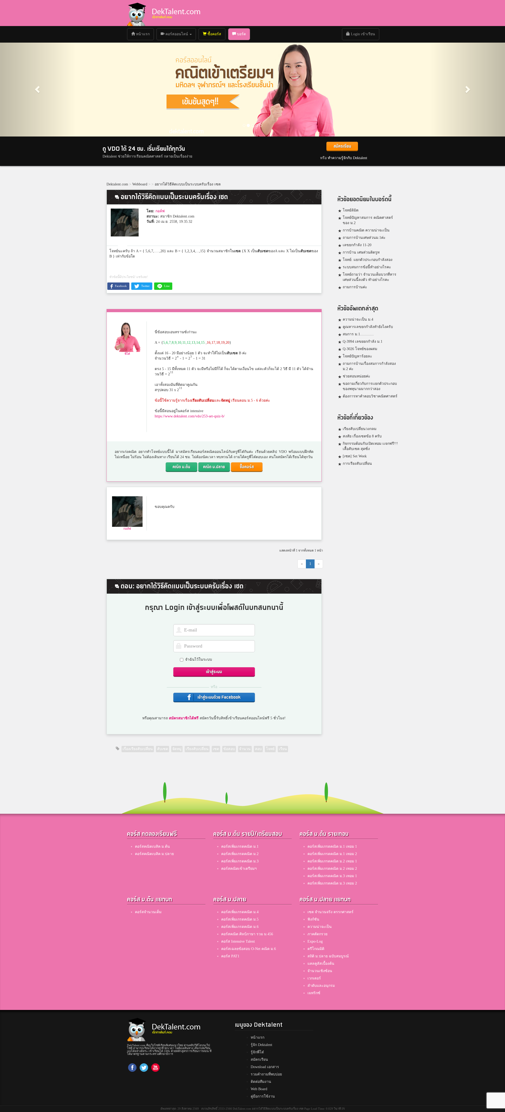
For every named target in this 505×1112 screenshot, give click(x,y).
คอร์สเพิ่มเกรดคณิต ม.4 (240, 912)
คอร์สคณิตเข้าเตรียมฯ (239, 869)
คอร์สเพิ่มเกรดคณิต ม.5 (240, 919)
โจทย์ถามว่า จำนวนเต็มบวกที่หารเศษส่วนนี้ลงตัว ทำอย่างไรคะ (369, 277)
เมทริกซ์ (313, 993)
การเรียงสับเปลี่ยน (357, 464)
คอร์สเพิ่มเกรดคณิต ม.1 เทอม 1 (332, 846)
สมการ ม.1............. (358, 334)
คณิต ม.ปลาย (214, 467)
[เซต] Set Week (355, 456)
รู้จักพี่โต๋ (257, 1052)
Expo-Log (315, 941)
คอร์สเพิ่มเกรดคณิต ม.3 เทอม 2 (332, 883)
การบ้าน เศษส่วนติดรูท (361, 252)
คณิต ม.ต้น (181, 467)
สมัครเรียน (342, 146)
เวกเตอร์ (314, 978)
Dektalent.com (117, 184)
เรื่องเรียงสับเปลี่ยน (138, 749)
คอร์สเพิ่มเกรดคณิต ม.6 (240, 927)
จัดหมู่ (225, 400)
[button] (38, 89)
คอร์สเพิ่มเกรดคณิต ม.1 (240, 846)
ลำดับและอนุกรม (321, 986)
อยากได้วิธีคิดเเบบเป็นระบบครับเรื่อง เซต (188, 184)
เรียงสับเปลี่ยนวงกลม (359, 429)
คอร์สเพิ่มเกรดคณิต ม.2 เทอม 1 (332, 861)
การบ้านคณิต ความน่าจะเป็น (366, 230)
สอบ (258, 749)
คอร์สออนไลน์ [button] (176, 34)
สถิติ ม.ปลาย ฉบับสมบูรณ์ (328, 956)
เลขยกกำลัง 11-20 (357, 245)
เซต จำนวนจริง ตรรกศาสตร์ (330, 912)
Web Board (259, 1089)
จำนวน (245, 749)
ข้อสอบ (229, 749)
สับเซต (262, 251)
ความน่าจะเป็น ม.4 (358, 319)
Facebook (120, 285)
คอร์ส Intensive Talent (238, 941)
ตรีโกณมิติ (315, 949)
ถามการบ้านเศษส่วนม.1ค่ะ (364, 238)
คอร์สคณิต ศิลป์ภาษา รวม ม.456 (247, 934)
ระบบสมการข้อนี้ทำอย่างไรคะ (367, 267)
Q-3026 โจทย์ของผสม (360, 349)
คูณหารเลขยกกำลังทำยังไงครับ (368, 327)
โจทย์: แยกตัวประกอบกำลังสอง (367, 260)
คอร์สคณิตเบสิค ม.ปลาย (154, 854)
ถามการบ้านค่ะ (355, 287)
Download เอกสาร (265, 1067)
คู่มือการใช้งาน (263, 1096)
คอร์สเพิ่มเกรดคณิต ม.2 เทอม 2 (332, 869)
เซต (237, 251)
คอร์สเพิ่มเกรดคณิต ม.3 (240, 861)
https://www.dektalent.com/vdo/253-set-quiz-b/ (190, 416)
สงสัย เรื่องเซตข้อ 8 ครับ (362, 436)
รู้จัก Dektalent (261, 1045)
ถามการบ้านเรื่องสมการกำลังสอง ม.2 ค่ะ (369, 366)
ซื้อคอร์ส (213, 34)
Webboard (139, 184)
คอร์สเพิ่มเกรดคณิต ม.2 (240, 854)
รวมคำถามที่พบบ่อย (266, 1074)
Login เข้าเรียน (362, 34)
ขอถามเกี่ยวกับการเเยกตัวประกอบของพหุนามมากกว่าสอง (370, 386)
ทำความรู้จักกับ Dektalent (347, 158)
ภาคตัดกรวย (317, 934)
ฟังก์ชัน (313, 919)
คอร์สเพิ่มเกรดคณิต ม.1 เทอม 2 (332, 854)
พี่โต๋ (127, 353)
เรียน (283, 749)
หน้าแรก (144, 34)
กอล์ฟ (160, 211)
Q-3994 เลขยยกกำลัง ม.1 (362, 341)
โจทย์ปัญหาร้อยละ (357, 356)
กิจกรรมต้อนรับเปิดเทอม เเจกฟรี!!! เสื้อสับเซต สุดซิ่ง (370, 446)
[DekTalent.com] (136, 13)
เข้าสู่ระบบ (214, 671)
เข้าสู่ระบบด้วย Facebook (218, 697)
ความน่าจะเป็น (319, 927)
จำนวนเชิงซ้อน (319, 971)
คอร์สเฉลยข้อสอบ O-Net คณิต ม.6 (248, 949)
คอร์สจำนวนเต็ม (148, 912)
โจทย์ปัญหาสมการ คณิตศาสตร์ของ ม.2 (368, 220)
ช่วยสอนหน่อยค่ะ (356, 376)
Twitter (145, 285)
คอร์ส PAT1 (230, 956)
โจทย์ (270, 749)
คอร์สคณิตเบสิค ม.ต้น (152, 846)
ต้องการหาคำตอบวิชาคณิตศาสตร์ (370, 396)
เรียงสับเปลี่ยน (202, 400)
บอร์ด (241, 34)
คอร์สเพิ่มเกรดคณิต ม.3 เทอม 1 (332, 876)
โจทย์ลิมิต (350, 210)
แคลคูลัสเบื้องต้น (320, 964)
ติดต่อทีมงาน (261, 1082)
